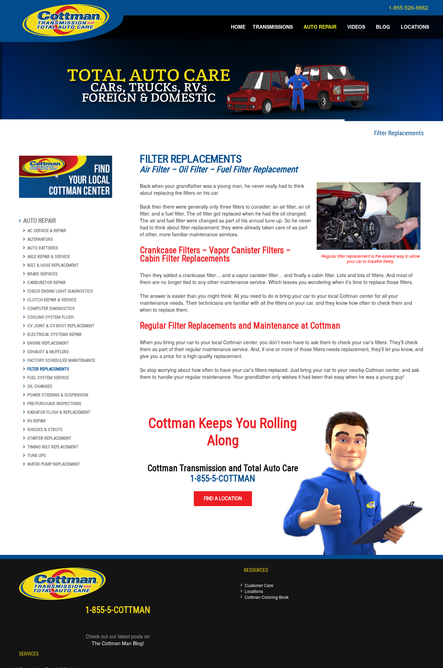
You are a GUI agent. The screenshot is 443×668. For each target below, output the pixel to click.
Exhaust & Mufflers (48, 351)
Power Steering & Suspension (57, 394)
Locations (254, 591)
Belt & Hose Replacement (53, 265)
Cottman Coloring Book (267, 597)
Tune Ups (36, 455)
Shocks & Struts (45, 429)
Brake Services (42, 273)
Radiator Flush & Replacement (58, 412)
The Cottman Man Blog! (118, 643)
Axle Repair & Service (48, 256)
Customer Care (259, 585)
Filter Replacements (48, 369)
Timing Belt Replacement (52, 446)
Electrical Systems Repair (54, 334)
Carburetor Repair (46, 282)
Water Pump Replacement (53, 464)
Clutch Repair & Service (51, 299)
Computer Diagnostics (51, 308)
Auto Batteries (42, 247)
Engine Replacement (48, 343)
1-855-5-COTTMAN (222, 479)
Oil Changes (39, 386)
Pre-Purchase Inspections (54, 403)
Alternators (40, 239)
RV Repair (36, 420)
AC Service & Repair (46, 230)
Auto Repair (39, 220)
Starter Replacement (49, 438)
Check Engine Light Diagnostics (60, 291)
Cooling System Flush (50, 317)
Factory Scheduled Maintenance (61, 360)
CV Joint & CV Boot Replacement (60, 325)
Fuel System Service (48, 377)
